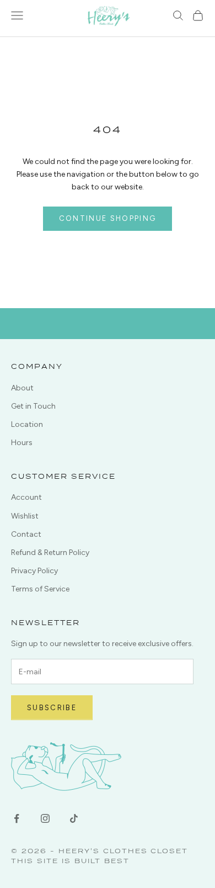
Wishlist (25, 516)
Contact (26, 534)
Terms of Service (40, 589)
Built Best (102, 861)
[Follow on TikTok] (73, 818)
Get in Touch (33, 406)
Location (27, 424)
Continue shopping (108, 218)
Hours (22, 442)
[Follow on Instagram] (45, 818)
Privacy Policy (34, 570)
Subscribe (52, 708)
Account (26, 497)
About (22, 388)
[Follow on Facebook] (16, 818)
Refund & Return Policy (50, 552)
